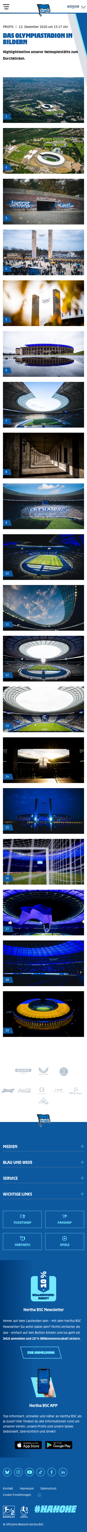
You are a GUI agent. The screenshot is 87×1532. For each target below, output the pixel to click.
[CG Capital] (42, 1090)
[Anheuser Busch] (8, 1090)
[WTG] (43, 1100)
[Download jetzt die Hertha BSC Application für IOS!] (28, 1450)
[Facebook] (52, 1474)
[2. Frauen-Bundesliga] (24, 1512)
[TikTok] (40, 1474)
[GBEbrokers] (75, 1090)
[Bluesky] (7, 1474)
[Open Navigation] (6, 6)
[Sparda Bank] (73, 6)
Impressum (27, 1488)
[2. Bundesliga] (9, 1512)
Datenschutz (48, 1488)
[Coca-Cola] (25, 1090)
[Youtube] (29, 1474)
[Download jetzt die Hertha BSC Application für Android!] (58, 1450)
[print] (39, 1495)
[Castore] (83, 6)
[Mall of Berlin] (63, 1072)
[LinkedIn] (63, 1474)
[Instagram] (18, 1474)
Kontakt (8, 1488)
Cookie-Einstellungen (17, 1495)
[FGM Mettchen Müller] (58, 1090)
